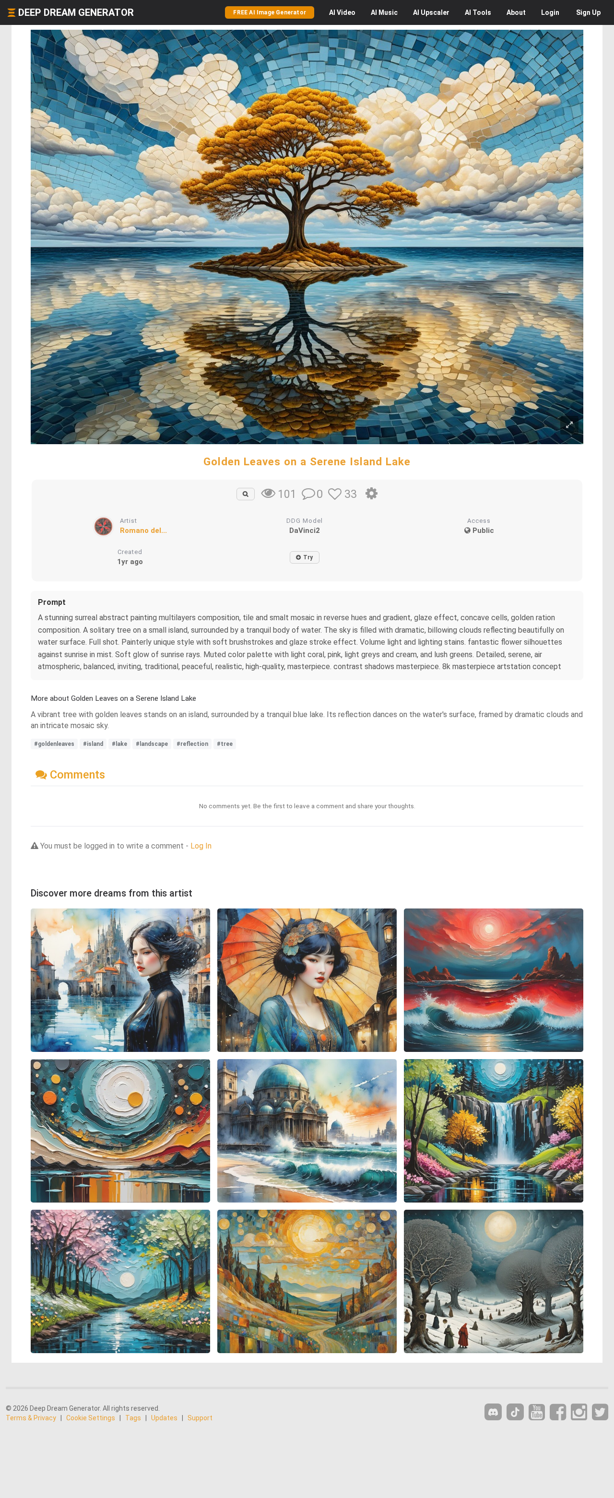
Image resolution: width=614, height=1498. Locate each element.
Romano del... (143, 530)
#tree (225, 744)
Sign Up (588, 12)
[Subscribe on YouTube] (537, 1412)
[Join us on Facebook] (558, 1412)
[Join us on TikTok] (515, 1412)
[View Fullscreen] (569, 425)
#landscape (152, 744)
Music (384, 12)
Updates (164, 1418)
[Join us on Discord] (493, 1412)
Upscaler (431, 12)
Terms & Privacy (31, 1418)
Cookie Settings (90, 1418)
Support (200, 1418)
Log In (201, 845)
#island (93, 744)
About (516, 12)
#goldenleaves (54, 744)
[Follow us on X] (600, 1412)
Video (342, 12)
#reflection (192, 744)
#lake (119, 744)
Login (550, 12)
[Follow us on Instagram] (579, 1412)
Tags (133, 1418)
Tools (478, 12)
